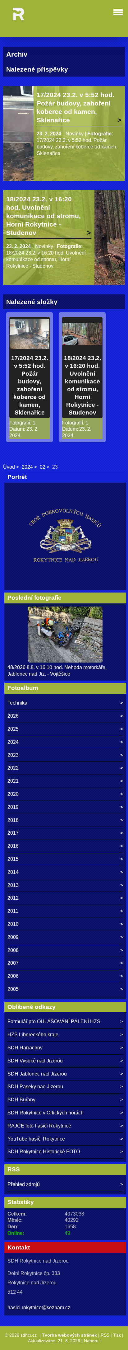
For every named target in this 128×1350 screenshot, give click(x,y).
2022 (13, 768)
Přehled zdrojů (23, 1184)
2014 (13, 872)
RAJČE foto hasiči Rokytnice (39, 1125)
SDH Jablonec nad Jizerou (37, 1073)
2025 (13, 729)
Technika (17, 702)
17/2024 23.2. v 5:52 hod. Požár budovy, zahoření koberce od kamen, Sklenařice (75, 107)
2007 (13, 963)
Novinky (75, 133)
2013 (13, 885)
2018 (13, 820)
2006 (13, 976)
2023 (13, 755)
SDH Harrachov (25, 1047)
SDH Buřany (21, 1099)
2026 (13, 716)
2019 (13, 807)
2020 (13, 794)
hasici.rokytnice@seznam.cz (38, 1307)
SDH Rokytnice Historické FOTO (43, 1151)
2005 (13, 989)
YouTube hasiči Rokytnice (36, 1138)
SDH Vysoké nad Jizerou (35, 1060)
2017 (13, 833)
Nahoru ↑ (93, 1340)
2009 (13, 937)
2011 (12, 911)
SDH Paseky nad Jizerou (35, 1086)
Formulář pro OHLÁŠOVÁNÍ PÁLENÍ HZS (53, 1021)
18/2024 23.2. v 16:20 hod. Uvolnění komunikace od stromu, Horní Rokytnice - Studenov (43, 215)
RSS (105, 1335)
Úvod (9, 467)
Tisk (117, 1335)
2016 (13, 846)
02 (42, 467)
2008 (13, 950)
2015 (13, 859)
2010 (13, 924)
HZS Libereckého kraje (32, 1034)
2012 (13, 898)
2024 (27, 467)
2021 (13, 781)
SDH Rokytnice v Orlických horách (45, 1112)
